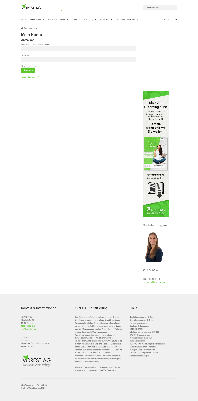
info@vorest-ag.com (29, 329)
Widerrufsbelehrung (29, 346)
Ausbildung (88, 19)
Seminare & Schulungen (139, 326)
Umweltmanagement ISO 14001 (142, 320)
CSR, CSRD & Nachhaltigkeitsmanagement (147, 343)
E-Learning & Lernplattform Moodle (143, 352)
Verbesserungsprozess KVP (140, 337)
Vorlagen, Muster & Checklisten (142, 349)
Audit (74, 19)
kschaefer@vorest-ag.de (154, 282)
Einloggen (125, 7)
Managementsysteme (56, 19)
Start (25, 28)
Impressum (25, 340)
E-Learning (104, 19)
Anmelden (28, 70)
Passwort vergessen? (30, 77)
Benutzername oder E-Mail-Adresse (41, 44)
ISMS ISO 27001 (136, 329)
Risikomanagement (137, 340)
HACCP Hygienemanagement (141, 335)
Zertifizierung (35, 19)
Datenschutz (26, 337)
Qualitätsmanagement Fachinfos (142, 346)
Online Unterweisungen (139, 355)
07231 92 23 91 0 (28, 326)
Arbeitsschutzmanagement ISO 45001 (144, 332)
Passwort (30, 55)
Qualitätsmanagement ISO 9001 (142, 317)
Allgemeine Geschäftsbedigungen (35, 343)
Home (23, 19)
